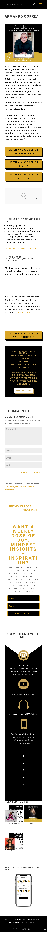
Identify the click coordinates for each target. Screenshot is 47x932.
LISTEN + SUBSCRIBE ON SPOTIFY (23, 164)
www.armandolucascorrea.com (20, 248)
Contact (31, 922)
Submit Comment (30, 472)
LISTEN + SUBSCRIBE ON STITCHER (23, 176)
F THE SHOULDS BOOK (27, 919)
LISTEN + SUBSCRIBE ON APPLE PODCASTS (23, 151)
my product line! (22, 312)
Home (8, 919)
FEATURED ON (15, 922)
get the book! (23, 390)
